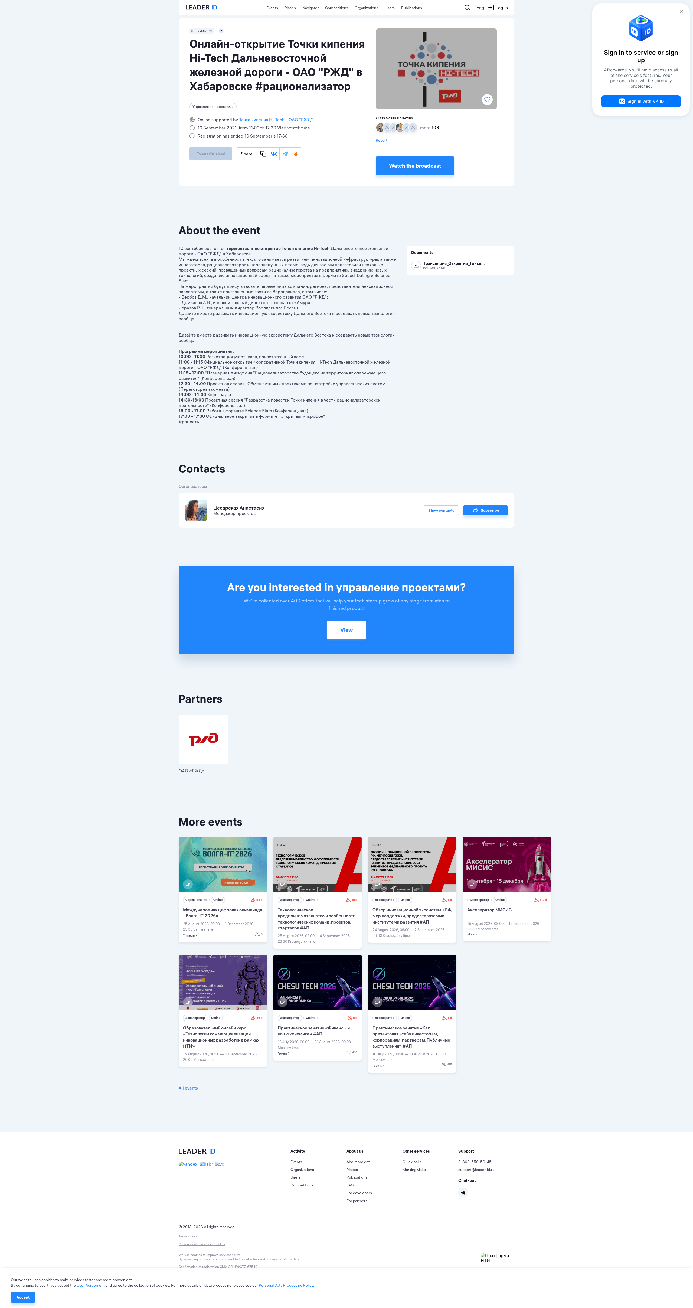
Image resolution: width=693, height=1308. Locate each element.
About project (358, 1161)
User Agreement (91, 1285)
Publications (411, 7)
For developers (359, 1192)
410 (354, 1052)
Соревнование (196, 900)
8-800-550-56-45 (475, 1161)
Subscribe (490, 510)
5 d (355, 1018)
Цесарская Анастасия (238, 508)
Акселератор (290, 900)
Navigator (310, 7)
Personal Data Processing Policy (286, 1285)
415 (449, 1064)
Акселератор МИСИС (489, 909)
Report (381, 140)
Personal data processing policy (202, 1244)
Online (218, 900)
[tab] (318, 1151)
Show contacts (441, 510)
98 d (259, 900)
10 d (354, 900)
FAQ (350, 1185)
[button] (318, 1151)
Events (272, 7)
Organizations (366, 7)
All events (188, 1088)
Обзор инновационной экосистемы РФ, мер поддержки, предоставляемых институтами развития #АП (412, 916)
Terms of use (188, 1236)
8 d (450, 900)
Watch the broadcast (415, 165)
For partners (356, 1200)
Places (290, 7)
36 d (259, 1018)
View (346, 630)
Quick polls (412, 1161)
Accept (23, 1297)
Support (466, 1151)
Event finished (210, 153)
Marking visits (414, 1169)
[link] (223, 889)
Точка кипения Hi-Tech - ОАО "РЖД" (276, 119)
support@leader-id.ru (476, 1169)
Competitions (336, 7)
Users (390, 7)
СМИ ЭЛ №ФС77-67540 (238, 1267)
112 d (543, 900)
